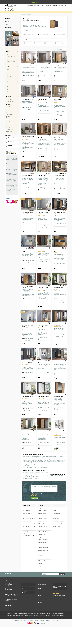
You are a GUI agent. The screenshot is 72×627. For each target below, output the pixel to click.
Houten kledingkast (56, 513)
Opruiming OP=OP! (8, 27)
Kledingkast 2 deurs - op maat (28, 535)
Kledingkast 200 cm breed (43, 529)
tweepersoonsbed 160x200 (32, 613)
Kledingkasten (36, 5)
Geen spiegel (9, 106)
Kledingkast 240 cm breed (43, 539)
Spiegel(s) (8, 104)
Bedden (42, 5)
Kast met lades (59, 43)
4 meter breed (40, 555)
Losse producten (8, 28)
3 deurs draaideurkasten (27, 513)
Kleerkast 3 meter (41, 558)
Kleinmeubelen (48, 5)
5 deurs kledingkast (26, 526)
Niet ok (38, 2)
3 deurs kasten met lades (27, 521)
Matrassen (55, 5)
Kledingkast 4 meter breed (43, 550)
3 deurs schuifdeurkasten (27, 516)
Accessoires (7, 26)
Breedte (7, 51)
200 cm (8, 69)
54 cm (8, 84)
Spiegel (8, 108)
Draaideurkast (9, 128)
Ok (33, 2)
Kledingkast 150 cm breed (42, 516)
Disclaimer (36, 620)
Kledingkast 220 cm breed (43, 532)
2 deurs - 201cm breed (11, 61)
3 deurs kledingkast (26, 510)
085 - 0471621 (7, 588)
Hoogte (7, 66)
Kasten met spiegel (56, 526)
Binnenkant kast (9, 96)
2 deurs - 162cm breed (11, 54)
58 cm (8, 86)
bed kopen (15, 613)
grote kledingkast (40, 28)
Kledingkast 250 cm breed (43, 542)
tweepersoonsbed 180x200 (41, 613)
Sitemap (56, 620)
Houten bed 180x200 (61, 613)
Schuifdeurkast (10, 129)
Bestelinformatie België (42, 584)
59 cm (8, 88)
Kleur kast (8, 111)
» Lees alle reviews (34, 498)
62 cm (8, 89)
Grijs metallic (9, 123)
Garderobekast (56, 508)
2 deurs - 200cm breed (11, 58)
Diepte (7, 81)
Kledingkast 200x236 (42, 563)
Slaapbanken (62, 615)
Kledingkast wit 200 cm (42, 561)
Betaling (39, 588)
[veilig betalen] (39, 623)
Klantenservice (8, 135)
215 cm (8, 73)
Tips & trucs (40, 602)
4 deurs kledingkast (26, 524)
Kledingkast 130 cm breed (42, 510)
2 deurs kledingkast (26, 508)
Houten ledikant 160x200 (20, 615)
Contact (39, 599)
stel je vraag (10, 146)
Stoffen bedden (48, 615)
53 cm (8, 83)
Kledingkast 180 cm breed (42, 524)
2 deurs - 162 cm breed (11, 53)
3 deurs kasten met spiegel (28, 518)
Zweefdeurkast (10, 131)
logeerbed (57, 615)
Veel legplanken (10, 99)
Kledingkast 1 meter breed (43, 508)
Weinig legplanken (10, 101)
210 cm (8, 71)
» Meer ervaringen (9, 198)
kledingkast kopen (9, 613)
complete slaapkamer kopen (22, 613)
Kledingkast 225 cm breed (42, 534)
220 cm (8, 78)
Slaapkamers (7, 17)
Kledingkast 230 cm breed (42, 537)
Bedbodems (61, 5)
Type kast (8, 126)
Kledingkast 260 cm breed (43, 545)
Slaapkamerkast (41, 615)
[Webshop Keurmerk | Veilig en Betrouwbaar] (12, 202)
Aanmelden (62, 574)
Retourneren (40, 592)
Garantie (39, 595)
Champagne (9, 118)
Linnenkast (55, 510)
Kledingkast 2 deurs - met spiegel (27, 532)
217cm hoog (9, 76)
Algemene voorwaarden (28, 620)
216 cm (8, 74)
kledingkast (28, 458)
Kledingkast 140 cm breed (42, 513)
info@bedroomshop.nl (11, 142)
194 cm (8, 68)
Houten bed (48, 613)
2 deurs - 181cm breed (11, 56)
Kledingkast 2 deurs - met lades (28, 529)
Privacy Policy (48, 620)
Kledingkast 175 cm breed (42, 521)
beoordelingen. (61, 595)
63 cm (8, 91)
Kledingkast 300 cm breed (43, 547)
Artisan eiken (9, 114)
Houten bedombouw (28, 615)
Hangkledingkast (56, 518)
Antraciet (9, 113)
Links (53, 620)
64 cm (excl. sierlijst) (11, 93)
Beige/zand (9, 116)
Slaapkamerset (30, 5)
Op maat (8, 98)
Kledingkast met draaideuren (58, 521)
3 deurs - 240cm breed (11, 63)
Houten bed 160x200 (54, 613)
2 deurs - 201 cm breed (11, 59)
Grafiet (8, 121)
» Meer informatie (53, 1)
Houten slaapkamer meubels (58, 516)
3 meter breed (40, 553)
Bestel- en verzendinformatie (43, 581)
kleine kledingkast (29, 29)
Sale (65, 5)
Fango (8, 119)
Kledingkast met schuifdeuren (58, 524)
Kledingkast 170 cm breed (42, 518)
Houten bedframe (35, 615)
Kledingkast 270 (41, 566)
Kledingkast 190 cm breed (42, 526)
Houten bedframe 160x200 (11, 615)
